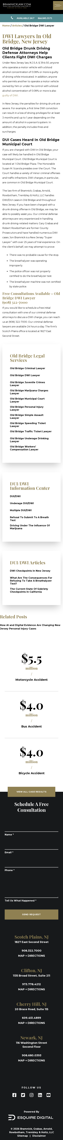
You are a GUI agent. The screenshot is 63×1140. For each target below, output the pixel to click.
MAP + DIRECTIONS (31, 955)
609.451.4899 (31, 1017)
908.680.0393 (31, 1055)
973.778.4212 (31, 984)
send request (31, 914)
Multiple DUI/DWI (21, 510)
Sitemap (23, 1135)
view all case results (32, 791)
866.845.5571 (34, 18)
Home (6, 25)
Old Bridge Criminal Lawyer (27, 368)
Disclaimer (39, 1135)
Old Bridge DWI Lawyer (25, 375)
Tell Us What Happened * (20, 900)
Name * (9, 834)
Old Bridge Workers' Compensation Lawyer (24, 448)
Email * (9, 852)
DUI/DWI (15, 496)
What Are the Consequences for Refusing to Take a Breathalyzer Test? (31, 580)
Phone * (10, 870)
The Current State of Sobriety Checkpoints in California (29, 590)
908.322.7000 (31, 950)
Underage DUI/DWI (22, 503)
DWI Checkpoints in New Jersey (30, 570)
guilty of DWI (10, 95)
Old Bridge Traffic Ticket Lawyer (31, 431)
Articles (17, 25)
